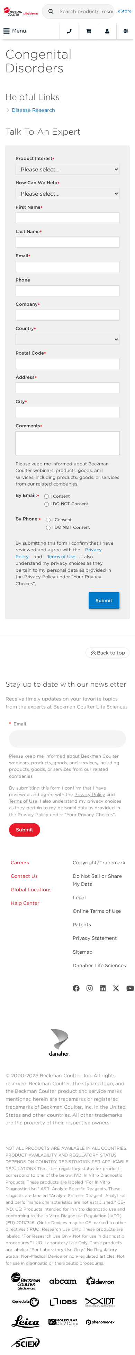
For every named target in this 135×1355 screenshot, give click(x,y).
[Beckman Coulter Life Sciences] (20, 11)
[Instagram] (90, 990)
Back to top (111, 653)
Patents (82, 924)
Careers (20, 862)
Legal (79, 897)
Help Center (25, 903)
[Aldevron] (100, 1282)
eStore (125, 11)
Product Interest (35, 159)
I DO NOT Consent (69, 504)
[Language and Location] (126, 31)
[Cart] (88, 31)
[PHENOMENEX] (100, 1323)
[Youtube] (130, 990)
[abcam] (63, 1282)
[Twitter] (115, 990)
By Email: (27, 496)
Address (26, 378)
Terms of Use (61, 556)
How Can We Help (38, 183)
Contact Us (24, 876)
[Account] (107, 31)
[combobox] (78, 11)
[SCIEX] (25, 1344)
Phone (23, 280)
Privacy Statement (95, 938)
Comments (29, 426)
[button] (51, 11)
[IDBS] (63, 1303)
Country (26, 329)
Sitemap (82, 952)
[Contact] (69, 31)
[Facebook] (76, 990)
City (21, 402)
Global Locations (31, 889)
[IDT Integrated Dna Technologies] (100, 1303)
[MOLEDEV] (63, 1323)
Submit (104, 600)
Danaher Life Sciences (99, 965)
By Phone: (28, 519)
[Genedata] (25, 1303)
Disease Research (33, 110)
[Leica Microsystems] (25, 1323)
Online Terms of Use (97, 911)
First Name (29, 208)
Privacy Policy (89, 794)
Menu (19, 31)
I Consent (60, 496)
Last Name (29, 232)
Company (28, 304)
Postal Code (31, 353)
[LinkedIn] (103, 990)
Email (23, 256)
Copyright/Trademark (99, 862)
